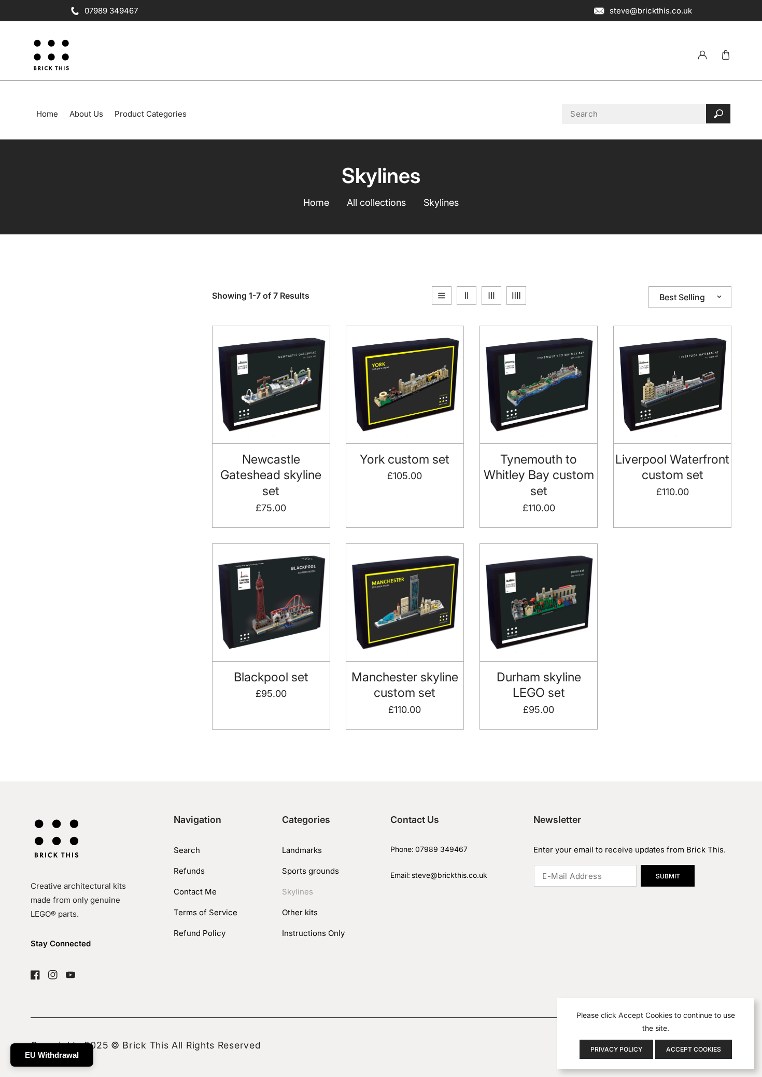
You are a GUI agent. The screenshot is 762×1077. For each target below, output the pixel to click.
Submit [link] (668, 876)
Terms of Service (205, 912)
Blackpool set (271, 676)
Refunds (189, 871)
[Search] (718, 114)
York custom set (404, 459)
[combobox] (646, 114)
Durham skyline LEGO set (539, 685)
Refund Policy (199, 933)
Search (187, 850)
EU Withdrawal (52, 1055)
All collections (376, 202)
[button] (725, 55)
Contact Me (195, 892)
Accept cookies (693, 1049)
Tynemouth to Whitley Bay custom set (539, 475)
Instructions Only (313, 933)
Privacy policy (616, 1049)
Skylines (297, 892)
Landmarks (302, 850)
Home (316, 202)
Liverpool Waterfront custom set (672, 467)
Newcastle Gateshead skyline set (270, 475)
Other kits (300, 912)
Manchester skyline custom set (404, 685)
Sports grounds (310, 871)
